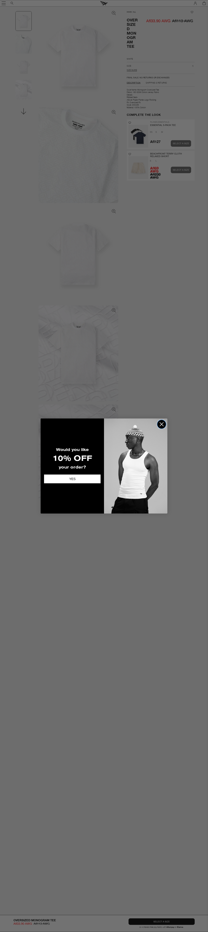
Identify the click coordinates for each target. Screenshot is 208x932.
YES (72, 479)
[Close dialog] (161, 424)
